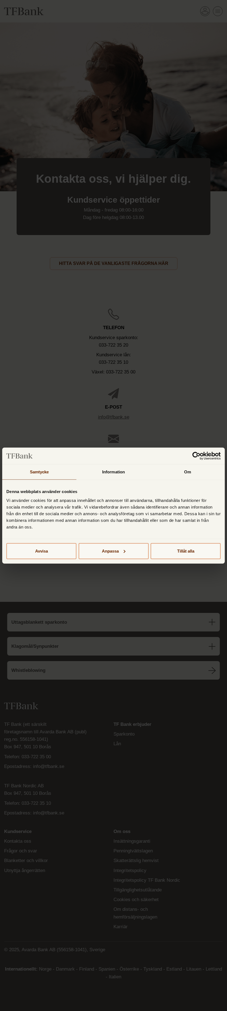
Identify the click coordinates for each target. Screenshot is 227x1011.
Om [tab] (187, 472)
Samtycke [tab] (39, 472)
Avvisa (41, 550)
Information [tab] (113, 472)
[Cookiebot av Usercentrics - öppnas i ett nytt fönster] (196, 456)
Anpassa (110, 550)
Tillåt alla (185, 550)
